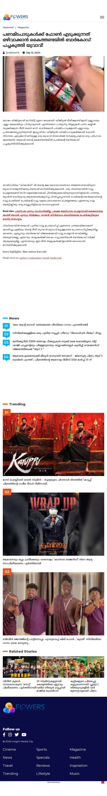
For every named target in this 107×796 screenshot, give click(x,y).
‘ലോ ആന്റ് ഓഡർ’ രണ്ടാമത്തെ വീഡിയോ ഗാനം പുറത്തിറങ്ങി (50, 325)
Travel (8, 766)
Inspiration (78, 766)
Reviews (43, 766)
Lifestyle (43, 774)
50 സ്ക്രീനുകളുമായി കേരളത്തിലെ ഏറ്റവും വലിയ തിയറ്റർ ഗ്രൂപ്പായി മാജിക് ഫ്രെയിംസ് (51, 686)
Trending (17, 404)
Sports (41, 749)
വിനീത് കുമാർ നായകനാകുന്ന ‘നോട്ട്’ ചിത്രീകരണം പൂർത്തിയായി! (19, 684)
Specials (43, 757)
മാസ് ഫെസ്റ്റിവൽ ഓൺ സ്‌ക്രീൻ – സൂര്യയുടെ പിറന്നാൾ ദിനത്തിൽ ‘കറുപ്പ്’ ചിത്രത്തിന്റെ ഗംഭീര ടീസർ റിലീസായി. (47, 481)
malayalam (35, 258)
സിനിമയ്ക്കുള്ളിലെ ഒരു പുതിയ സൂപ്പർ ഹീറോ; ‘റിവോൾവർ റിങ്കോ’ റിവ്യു (57, 333)
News (14, 318)
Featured (8, 27)
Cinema (9, 749)
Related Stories (23, 651)
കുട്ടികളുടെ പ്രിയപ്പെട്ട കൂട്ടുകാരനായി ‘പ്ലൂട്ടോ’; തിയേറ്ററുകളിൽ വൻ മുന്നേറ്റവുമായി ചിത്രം (84, 686)
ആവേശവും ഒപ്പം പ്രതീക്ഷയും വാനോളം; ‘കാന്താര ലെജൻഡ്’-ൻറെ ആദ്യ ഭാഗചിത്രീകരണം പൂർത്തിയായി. (47, 561)
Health (75, 757)
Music (75, 774)
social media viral (52, 258)
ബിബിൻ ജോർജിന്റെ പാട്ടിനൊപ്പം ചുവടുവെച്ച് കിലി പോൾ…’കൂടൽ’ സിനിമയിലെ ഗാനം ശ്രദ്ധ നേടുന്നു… (52, 641)
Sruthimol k (12, 52)
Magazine (23, 27)
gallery (23, 258)
